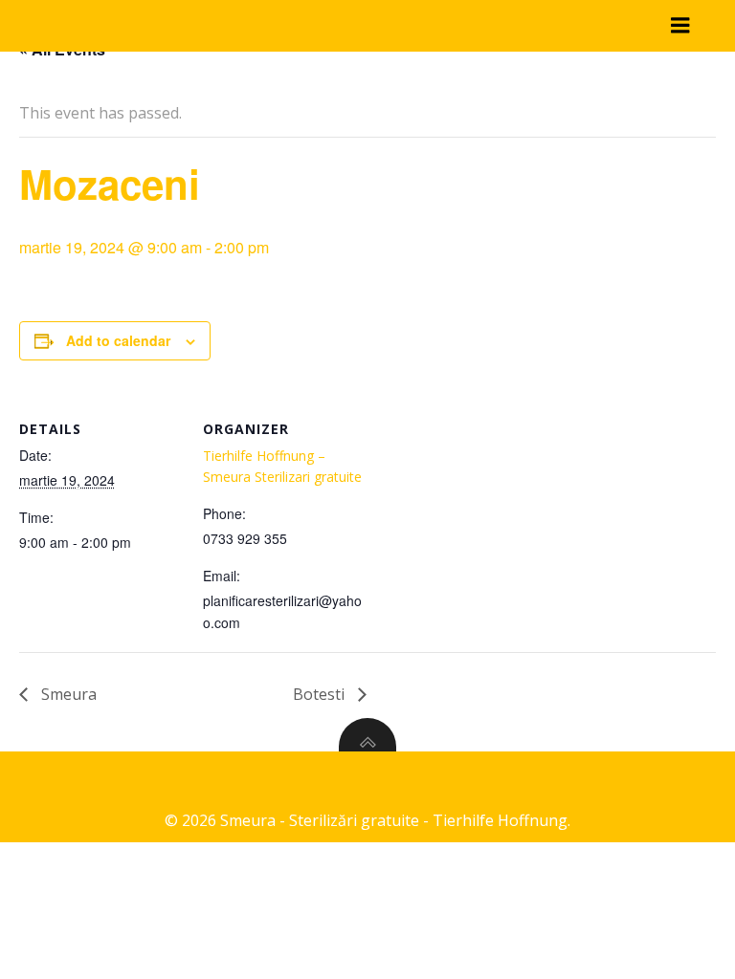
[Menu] (680, 26)
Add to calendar (118, 340)
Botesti (320, 694)
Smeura (67, 694)
